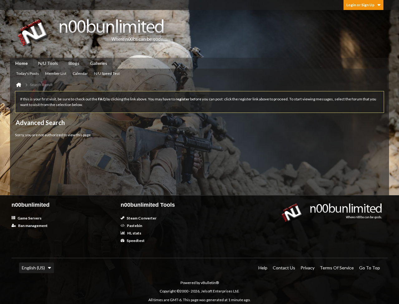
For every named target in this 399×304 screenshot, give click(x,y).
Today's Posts (27, 73)
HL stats (134, 233)
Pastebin (134, 225)
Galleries (98, 63)
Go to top (369, 267)
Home (21, 63)
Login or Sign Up (360, 4)
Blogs (74, 63)
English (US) (33, 267)
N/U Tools (48, 63)
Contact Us (284, 267)
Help (262, 267)
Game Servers (29, 218)
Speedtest (135, 240)
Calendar (80, 73)
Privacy (307, 267)
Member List (55, 73)
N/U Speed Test (107, 73)
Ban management (32, 225)
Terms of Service (337, 267)
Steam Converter (141, 218)
